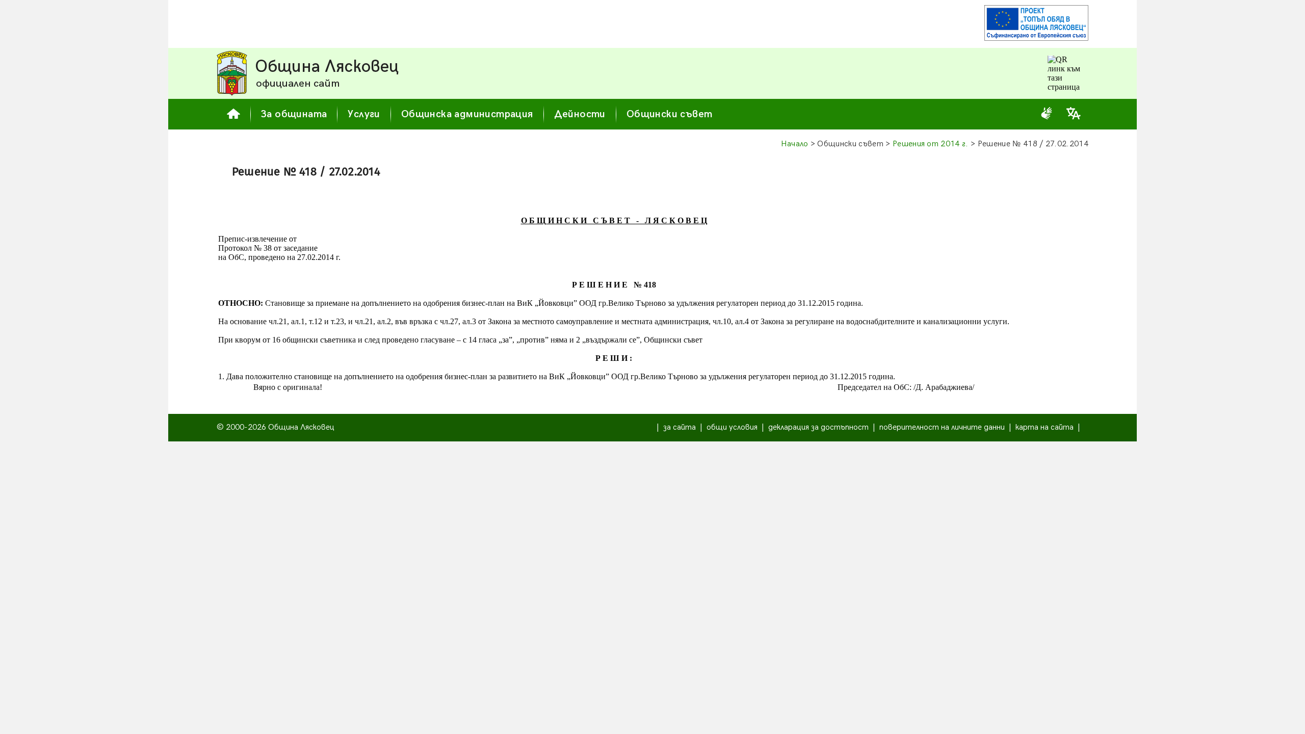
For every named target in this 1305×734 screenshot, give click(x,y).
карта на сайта (1044, 427)
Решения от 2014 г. (931, 144)
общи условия (732, 427)
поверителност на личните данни (942, 427)
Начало (794, 144)
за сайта (679, 427)
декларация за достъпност (818, 427)
